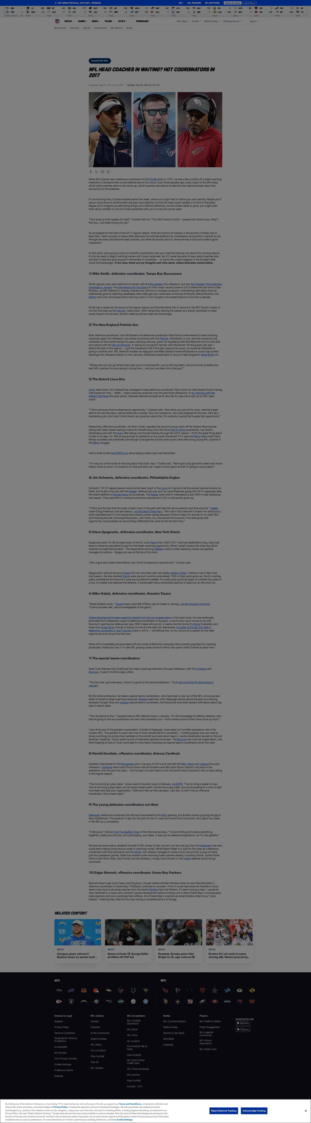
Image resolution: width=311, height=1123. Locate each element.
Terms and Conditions (130, 1104)
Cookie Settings (124, 1119)
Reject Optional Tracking (223, 1110)
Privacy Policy (60, 1107)
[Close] (305, 1110)
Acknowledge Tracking (254, 1110)
